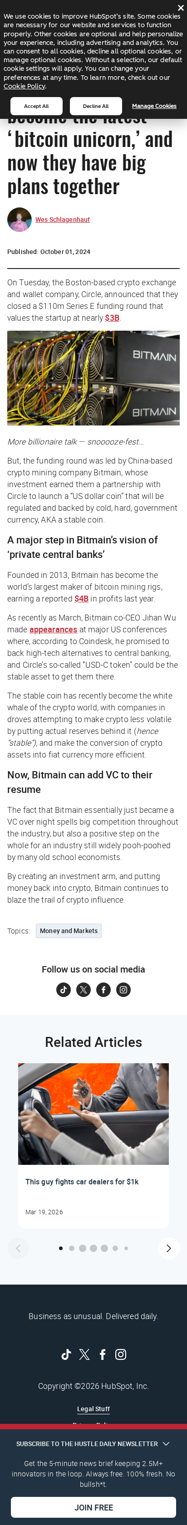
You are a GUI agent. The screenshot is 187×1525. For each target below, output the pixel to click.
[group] (93, 1145)
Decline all (95, 106)
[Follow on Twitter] (83, 989)
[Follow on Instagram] (123, 989)
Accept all (36, 106)
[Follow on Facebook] (103, 989)
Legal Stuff (93, 1408)
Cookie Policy (24, 86)
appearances (54, 629)
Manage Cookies (154, 106)
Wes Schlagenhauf (62, 219)
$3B (112, 317)
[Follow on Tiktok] (63, 989)
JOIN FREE (93, 1507)
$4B (81, 598)
